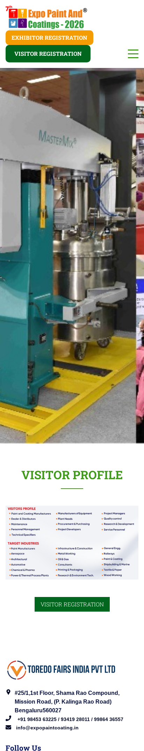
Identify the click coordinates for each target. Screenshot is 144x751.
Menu (133, 50)
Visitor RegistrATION (72, 604)
